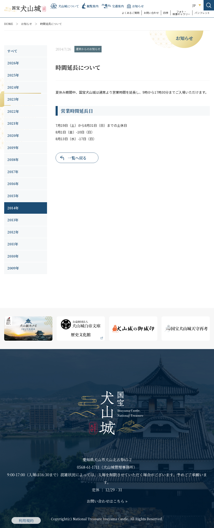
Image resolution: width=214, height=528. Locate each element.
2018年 (13, 159)
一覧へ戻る (77, 157)
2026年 (13, 63)
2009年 (13, 268)
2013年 (12, 219)
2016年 (13, 183)
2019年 (13, 147)
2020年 (13, 135)
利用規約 (26, 520)
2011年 (12, 244)
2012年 (13, 232)
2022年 (13, 111)
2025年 (13, 75)
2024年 (13, 87)
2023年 (13, 99)
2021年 (13, 123)
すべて (12, 51)
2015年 (13, 195)
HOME (8, 24)
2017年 (12, 171)
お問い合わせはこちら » (107, 501)
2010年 (13, 256)
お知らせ (26, 24)
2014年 (13, 208)
